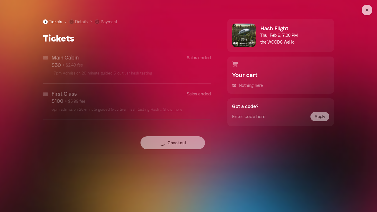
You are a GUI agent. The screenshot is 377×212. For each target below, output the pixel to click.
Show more (172, 109)
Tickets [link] (53, 21)
